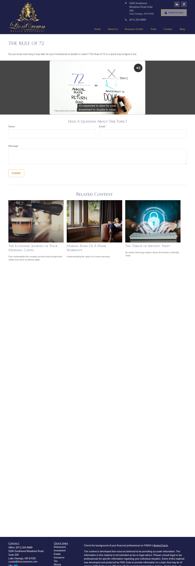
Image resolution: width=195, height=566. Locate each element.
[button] (97, 29)
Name (11, 126)
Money (57, 564)
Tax (56, 561)
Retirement (60, 547)
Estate (57, 554)
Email (102, 126)
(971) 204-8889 (24, 547)
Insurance (59, 557)
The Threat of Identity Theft (147, 246)
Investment (60, 550)
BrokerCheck (161, 545)
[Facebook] (184, 4)
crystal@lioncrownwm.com (22, 561)
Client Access (175, 12)
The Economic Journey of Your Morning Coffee (32, 248)
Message (13, 146)
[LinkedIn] (177, 4)
